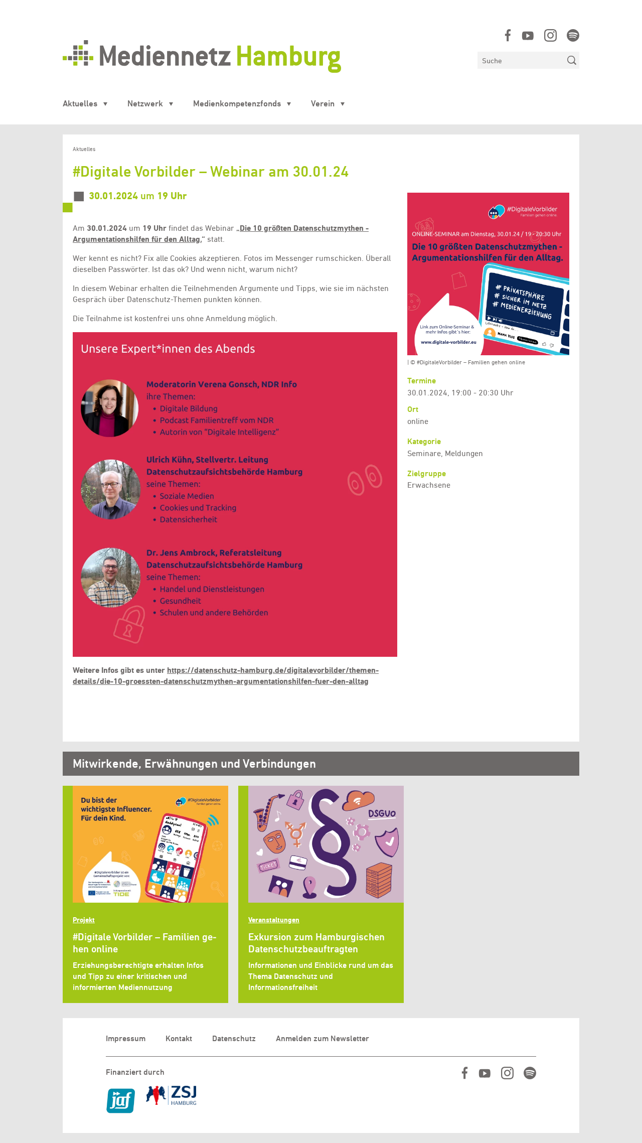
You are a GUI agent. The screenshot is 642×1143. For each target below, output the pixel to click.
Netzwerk (145, 103)
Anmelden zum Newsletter (322, 1038)
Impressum (125, 1038)
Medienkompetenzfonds (237, 103)
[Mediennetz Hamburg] (265, 56)
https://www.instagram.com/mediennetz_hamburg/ (550, 35)
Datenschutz (234, 1038)
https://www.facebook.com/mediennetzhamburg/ (508, 35)
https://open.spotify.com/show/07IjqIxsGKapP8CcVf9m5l (573, 35)
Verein (323, 103)
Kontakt (179, 1038)
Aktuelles (80, 103)
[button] (235, 494)
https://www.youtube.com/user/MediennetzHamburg (528, 35)
